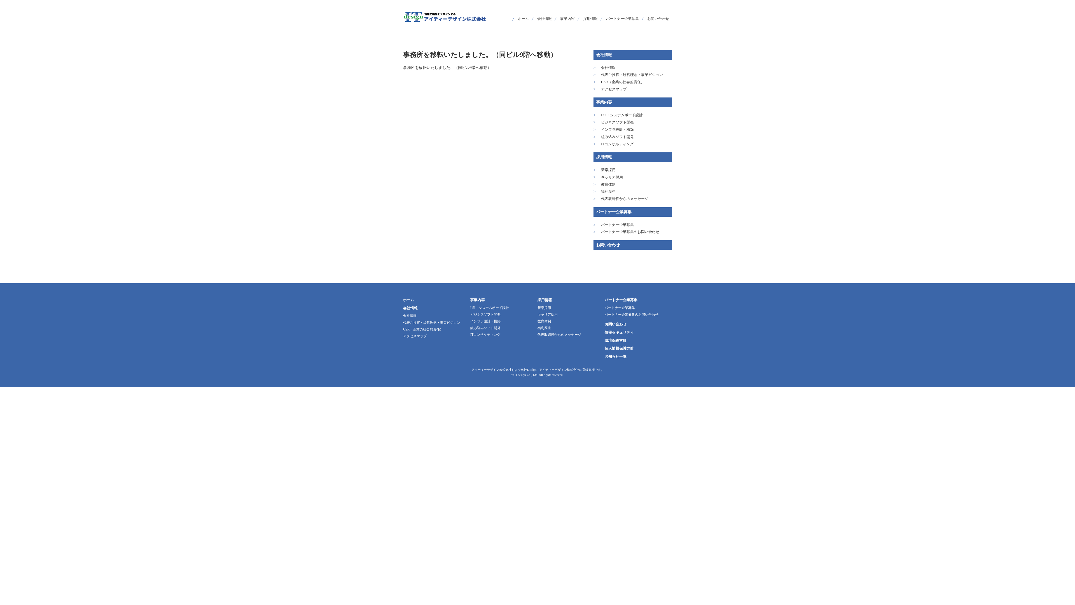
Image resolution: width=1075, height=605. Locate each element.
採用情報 (604, 157)
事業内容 (604, 102)
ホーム (408, 300)
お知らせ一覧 (616, 356)
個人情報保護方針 (619, 348)
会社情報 (604, 55)
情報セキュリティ (619, 332)
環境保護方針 (616, 340)
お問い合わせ (608, 245)
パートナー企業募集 (614, 212)
